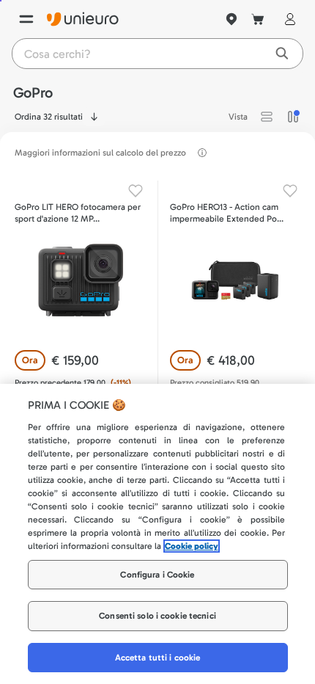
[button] (266, 116)
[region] (157, 534)
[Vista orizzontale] (266, 116)
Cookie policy (191, 546)
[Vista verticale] (293, 116)
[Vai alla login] (287, 19)
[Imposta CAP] (231, 19)
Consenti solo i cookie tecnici (157, 616)
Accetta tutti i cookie (158, 657)
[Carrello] (258, 19)
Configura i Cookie (157, 575)
